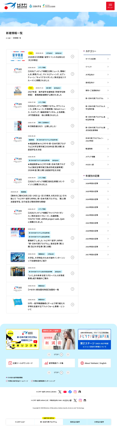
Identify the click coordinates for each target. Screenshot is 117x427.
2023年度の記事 (92, 207)
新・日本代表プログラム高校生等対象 (95, 118)
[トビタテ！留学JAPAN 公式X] (59, 391)
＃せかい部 (90, 164)
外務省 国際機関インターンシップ (43, 381)
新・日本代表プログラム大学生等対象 (95, 107)
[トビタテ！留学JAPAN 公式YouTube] (65, 391)
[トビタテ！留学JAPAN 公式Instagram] (75, 391)
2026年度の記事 (92, 183)
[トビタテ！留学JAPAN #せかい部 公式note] (85, 400)
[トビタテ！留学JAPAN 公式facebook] (70, 391)
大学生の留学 (99, 422)
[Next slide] (68, 354)
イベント (89, 66)
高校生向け (90, 82)
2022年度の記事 (92, 215)
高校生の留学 (75, 422)
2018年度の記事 (92, 246)
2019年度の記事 (92, 238)
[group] (42, 339)
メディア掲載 (90, 156)
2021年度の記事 (92, 223)
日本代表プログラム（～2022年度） (94, 139)
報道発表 (89, 148)
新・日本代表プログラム (48, 421)
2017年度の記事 (92, 254)
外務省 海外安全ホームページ (17, 381)
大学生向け (90, 74)
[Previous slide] (49, 354)
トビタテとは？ (20, 422)
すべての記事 (91, 59)
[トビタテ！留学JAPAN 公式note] (80, 392)
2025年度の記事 (92, 191)
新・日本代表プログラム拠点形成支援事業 (95, 128)
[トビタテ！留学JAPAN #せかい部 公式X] (75, 400)
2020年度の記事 (92, 231)
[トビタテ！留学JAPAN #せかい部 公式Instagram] (80, 400)
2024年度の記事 (92, 199)
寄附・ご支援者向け (93, 90)
